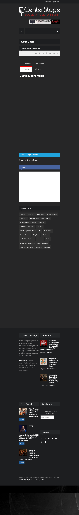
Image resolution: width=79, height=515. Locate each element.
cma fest (22, 214)
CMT (39, 231)
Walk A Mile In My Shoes (27, 239)
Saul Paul (39, 226)
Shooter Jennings (25, 235)
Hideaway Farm (34, 218)
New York (47, 247)
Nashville (39, 247)
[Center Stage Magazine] (39, 11)
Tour (40, 69)
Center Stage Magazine (25, 479)
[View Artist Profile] (39, 48)
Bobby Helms (45, 235)
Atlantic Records (52, 214)
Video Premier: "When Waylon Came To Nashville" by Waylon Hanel (34, 412)
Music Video (40, 214)
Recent (28, 64)
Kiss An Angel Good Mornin (28, 231)
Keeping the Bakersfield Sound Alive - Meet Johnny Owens (53, 378)
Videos (41, 64)
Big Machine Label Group (27, 226)
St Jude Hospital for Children (28, 222)
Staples (48, 239)
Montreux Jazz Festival (26, 247)
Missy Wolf (50, 352)
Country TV (31, 214)
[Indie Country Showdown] (44, 22)
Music (27, 69)
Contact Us (23, 360)
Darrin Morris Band (42, 243)
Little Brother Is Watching (27, 243)
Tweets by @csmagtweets (28, 160)
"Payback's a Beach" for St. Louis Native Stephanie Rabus (53, 362)
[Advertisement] (34, 135)
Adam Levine (47, 231)
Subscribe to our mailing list (50, 412)
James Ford (23, 218)
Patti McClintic (51, 369)
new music (40, 239)
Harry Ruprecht (45, 218)
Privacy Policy (40, 479)
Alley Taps (36, 235)
